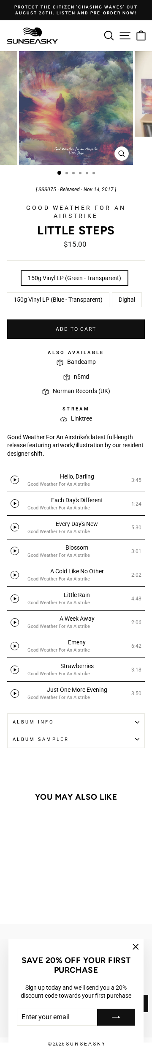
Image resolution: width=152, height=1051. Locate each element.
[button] (76, 480)
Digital (127, 299)
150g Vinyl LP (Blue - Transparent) (58, 299)
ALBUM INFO (33, 722)
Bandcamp (81, 361)
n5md (81, 376)
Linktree (81, 418)
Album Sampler (41, 739)
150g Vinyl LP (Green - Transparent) (74, 278)
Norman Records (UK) (81, 391)
